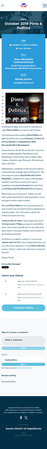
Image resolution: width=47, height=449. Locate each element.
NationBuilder (28, 435)
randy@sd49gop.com (23, 83)
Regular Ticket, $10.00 (27, 281)
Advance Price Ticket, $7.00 (29, 294)
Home (23, 19)
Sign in (23, 433)
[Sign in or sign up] (44, 6)
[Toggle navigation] (2, 6)
